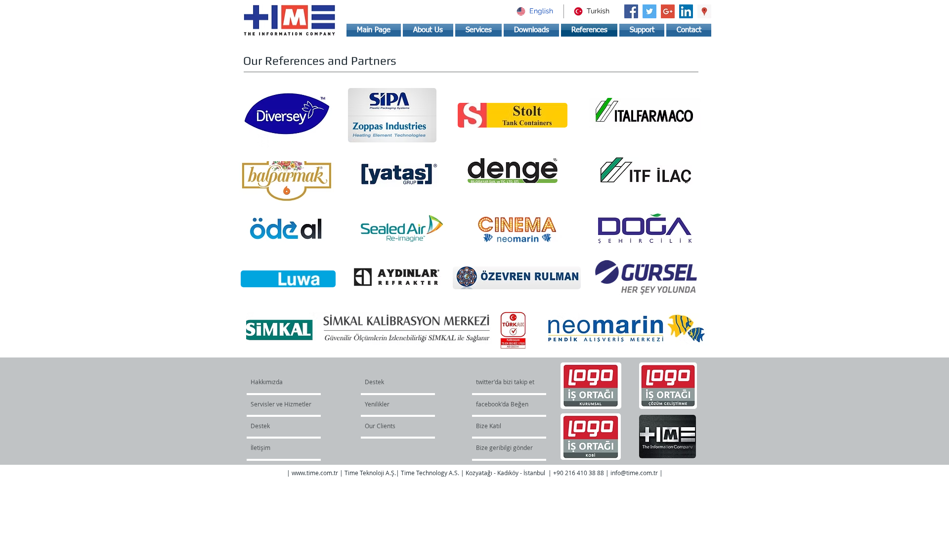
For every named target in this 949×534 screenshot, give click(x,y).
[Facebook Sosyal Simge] (631, 11)
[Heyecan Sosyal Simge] (649, 11)
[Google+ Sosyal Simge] (668, 11)
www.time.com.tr (315, 473)
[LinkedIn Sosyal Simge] (686, 11)
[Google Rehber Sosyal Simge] (704, 11)
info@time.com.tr (634, 473)
